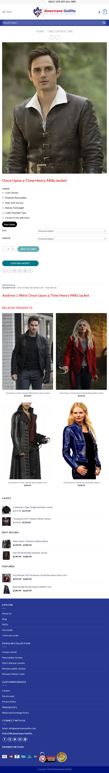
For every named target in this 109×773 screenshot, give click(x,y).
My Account (8, 696)
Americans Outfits (22, 733)
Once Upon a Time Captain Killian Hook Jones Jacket (28, 393)
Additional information (30, 288)
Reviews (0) (50, 288)
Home (40, 31)
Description (8, 288)
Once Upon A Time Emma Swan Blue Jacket (81, 482)
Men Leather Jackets (12, 657)
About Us (6, 613)
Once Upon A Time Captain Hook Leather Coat (27, 482)
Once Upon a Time (60, 31)
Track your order (10, 635)
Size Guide (9, 224)
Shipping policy (9, 707)
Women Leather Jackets (14, 668)
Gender (6, 238)
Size (4, 231)
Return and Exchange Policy (15, 712)
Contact (6, 690)
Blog (4, 619)
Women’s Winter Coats (13, 674)
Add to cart (28, 249)
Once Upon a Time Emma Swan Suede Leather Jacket (81, 393)
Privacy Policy (9, 701)
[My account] (99, 12)
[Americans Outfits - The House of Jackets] (54, 12)
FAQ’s (5, 624)
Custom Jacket (20, 263)
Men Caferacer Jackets (13, 663)
